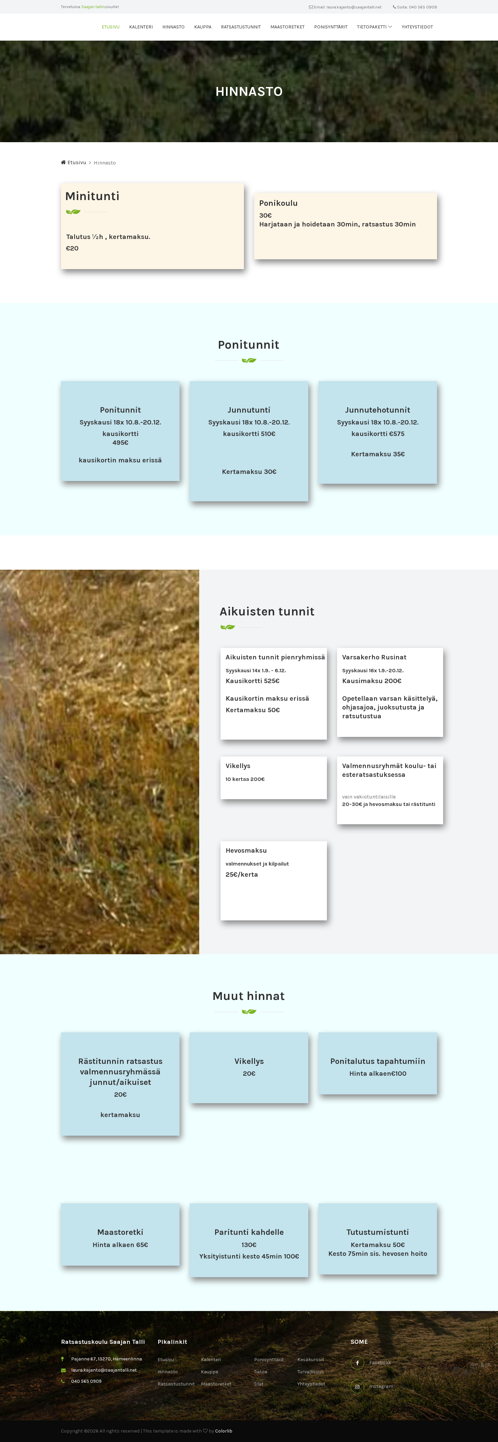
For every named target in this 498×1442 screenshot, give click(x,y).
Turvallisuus (310, 1372)
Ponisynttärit (331, 27)
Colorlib (223, 1431)
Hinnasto (173, 27)
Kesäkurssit (310, 1359)
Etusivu (111, 27)
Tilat (259, 1384)
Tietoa (260, 1372)
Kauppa (202, 27)
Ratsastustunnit (241, 27)
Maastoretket (287, 27)
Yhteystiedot (417, 27)
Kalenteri (141, 27)
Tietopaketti (372, 27)
